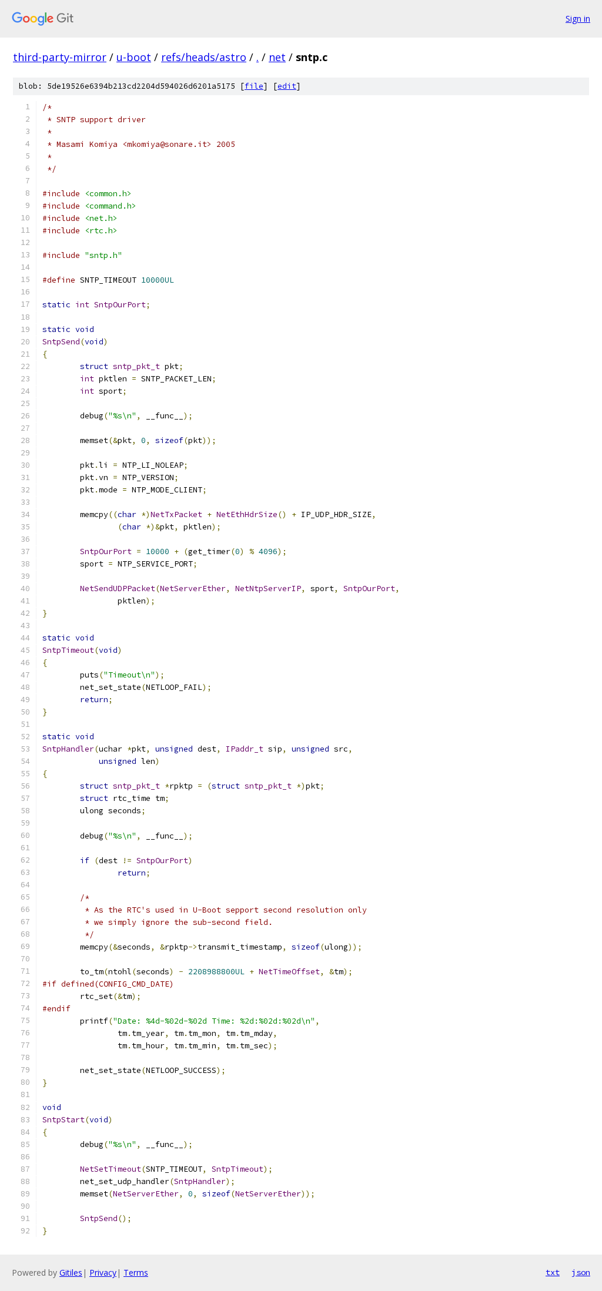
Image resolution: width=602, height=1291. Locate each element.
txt (553, 1272)
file (254, 86)
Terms (135, 1272)
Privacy (102, 1272)
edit (286, 86)
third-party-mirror (59, 57)
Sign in (578, 18)
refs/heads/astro (203, 57)
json (580, 1272)
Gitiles (70, 1272)
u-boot (133, 57)
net (277, 57)
